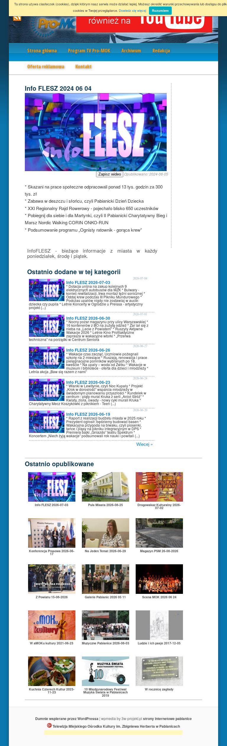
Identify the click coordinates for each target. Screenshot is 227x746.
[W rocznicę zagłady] (159, 684)
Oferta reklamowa (45, 66)
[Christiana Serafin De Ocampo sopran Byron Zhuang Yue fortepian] (105, 684)
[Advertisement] (113, 733)
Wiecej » (144, 444)
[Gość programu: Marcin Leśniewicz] (159, 638)
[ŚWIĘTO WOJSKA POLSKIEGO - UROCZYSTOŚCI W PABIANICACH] (51, 592)
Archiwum (131, 50)
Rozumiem (160, 10)
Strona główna (42, 50)
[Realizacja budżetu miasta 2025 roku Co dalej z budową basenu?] (51, 546)
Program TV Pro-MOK (89, 50)
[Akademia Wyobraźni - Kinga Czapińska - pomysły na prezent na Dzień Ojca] (51, 638)
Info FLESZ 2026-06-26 (88, 350)
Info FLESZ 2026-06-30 (88, 318)
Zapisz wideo (109, 174)
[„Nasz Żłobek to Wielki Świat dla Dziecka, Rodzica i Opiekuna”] (105, 500)
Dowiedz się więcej (132, 10)
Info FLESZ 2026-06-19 (88, 414)
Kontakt (83, 66)
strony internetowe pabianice (167, 718)
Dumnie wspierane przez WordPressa (66, 718)
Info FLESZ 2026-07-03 (88, 282)
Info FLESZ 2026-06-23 (88, 382)
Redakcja (161, 50)
